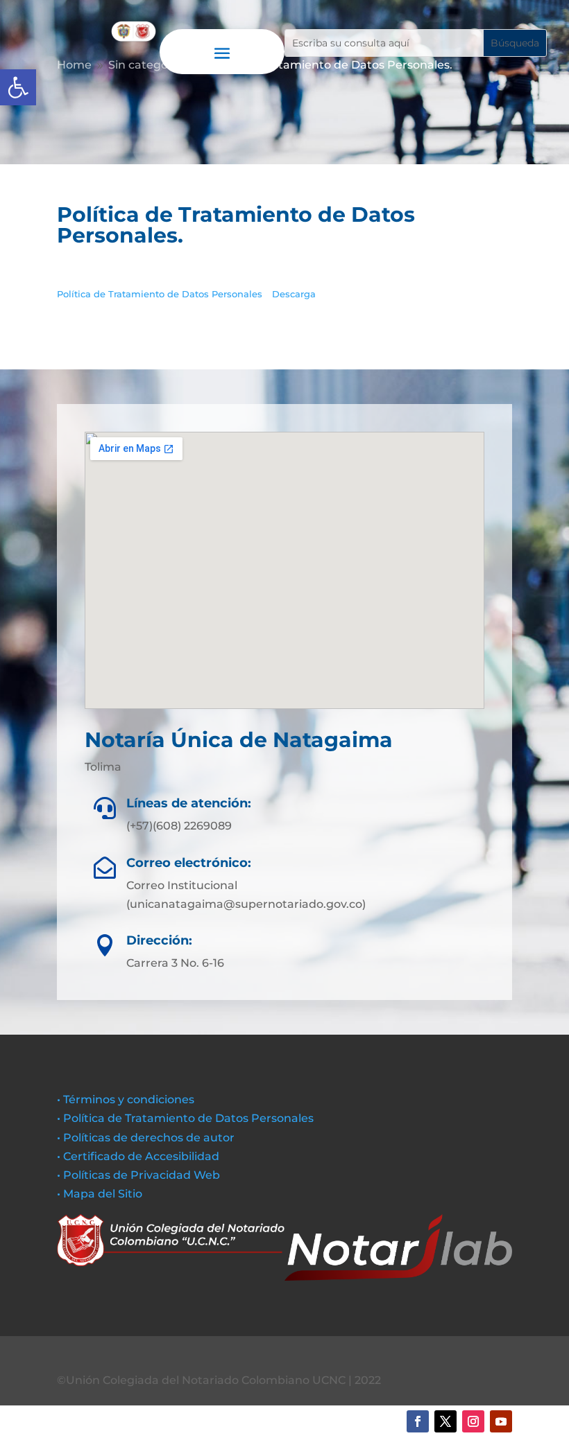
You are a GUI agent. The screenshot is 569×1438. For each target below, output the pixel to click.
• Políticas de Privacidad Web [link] (138, 1175)
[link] (18, 87)
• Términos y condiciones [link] (125, 1099)
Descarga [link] (294, 294)
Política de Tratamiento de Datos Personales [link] (161, 294)
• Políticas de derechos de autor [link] (146, 1137)
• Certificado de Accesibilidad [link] (138, 1156)
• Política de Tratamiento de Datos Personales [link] (185, 1118)
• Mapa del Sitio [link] (101, 1193)
